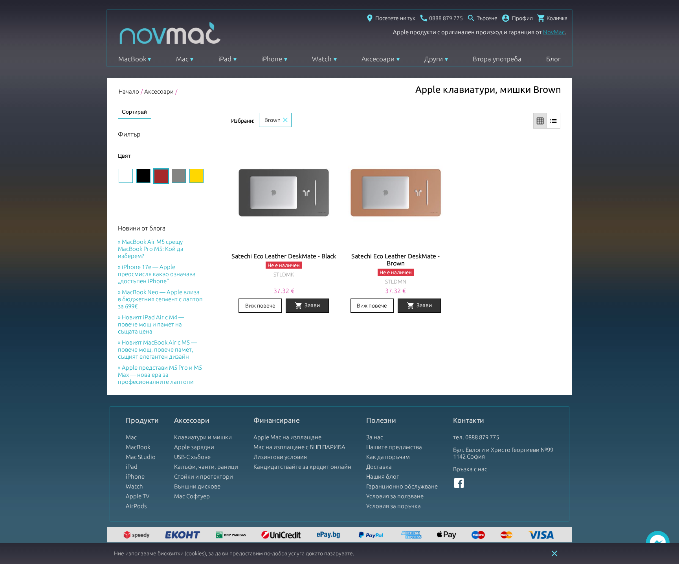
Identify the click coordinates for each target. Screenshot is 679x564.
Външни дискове (197, 486)
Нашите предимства (394, 447)
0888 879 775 (482, 437)
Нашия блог (382, 476)
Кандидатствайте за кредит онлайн (302, 466)
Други (433, 59)
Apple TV (137, 496)
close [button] (554, 553)
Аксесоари (378, 59)
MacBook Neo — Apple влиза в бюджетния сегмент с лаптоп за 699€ (160, 299)
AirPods (136, 506)
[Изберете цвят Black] (143, 176)
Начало (129, 91)
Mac (182, 59)
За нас (374, 437)
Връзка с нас (470, 469)
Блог (553, 59)
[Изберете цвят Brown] (161, 176)
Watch (322, 59)
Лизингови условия (280, 456)
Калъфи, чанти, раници (206, 466)
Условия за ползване (395, 496)
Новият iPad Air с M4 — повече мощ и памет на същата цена (151, 324)
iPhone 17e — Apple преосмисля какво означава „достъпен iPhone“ (157, 274)
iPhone (271, 59)
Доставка (379, 466)
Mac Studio (141, 456)
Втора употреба (497, 59)
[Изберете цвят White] (126, 176)
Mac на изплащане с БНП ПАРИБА (299, 447)
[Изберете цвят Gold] (196, 176)
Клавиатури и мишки (203, 437)
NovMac (554, 32)
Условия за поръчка (393, 506)
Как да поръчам (388, 456)
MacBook (132, 59)
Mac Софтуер (192, 496)
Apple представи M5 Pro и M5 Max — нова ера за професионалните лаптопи (160, 374)
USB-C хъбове (192, 456)
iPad (224, 59)
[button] (517, 18)
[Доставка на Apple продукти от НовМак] (137, 535)
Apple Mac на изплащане (287, 437)
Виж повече (260, 305)
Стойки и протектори (203, 476)
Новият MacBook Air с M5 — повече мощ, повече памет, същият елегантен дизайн (157, 349)
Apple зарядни (194, 447)
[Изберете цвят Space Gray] (179, 176)
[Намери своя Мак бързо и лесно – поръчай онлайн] (329, 535)
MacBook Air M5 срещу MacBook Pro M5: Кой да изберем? (151, 248)
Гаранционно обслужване (402, 486)
